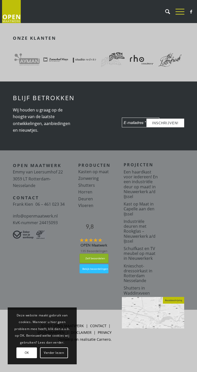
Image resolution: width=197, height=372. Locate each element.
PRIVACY (105, 332)
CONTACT (98, 325)
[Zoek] (165, 11)
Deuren (85, 199)
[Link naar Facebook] (191, 11)
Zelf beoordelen (95, 258)
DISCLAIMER (81, 332)
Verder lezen (54, 352)
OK (27, 352)
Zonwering (88, 178)
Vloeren (85, 205)
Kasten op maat (93, 171)
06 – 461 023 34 (50, 204)
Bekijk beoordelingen (95, 269)
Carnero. (104, 339)
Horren (85, 192)
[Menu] (177, 11)
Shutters (86, 185)
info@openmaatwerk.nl (35, 216)
